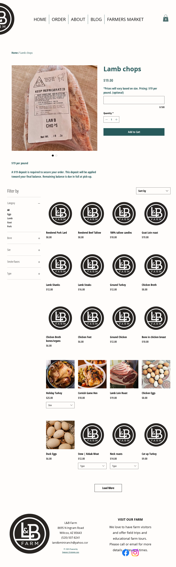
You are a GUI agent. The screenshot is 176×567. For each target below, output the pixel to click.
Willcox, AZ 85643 (71, 533)
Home (15, 53)
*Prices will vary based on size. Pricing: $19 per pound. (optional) (130, 90)
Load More (108, 488)
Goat (9, 222)
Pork (9, 226)
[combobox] (153, 190)
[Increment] (116, 119)
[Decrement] (106, 119)
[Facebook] (125, 552)
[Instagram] (135, 552)
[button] (166, 18)
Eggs (9, 214)
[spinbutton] (111, 119)
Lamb (10, 218)
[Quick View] (60, 213)
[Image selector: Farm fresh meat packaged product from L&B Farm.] (52, 155)
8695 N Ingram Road (71, 528)
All (8, 210)
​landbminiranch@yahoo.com (71, 542)
